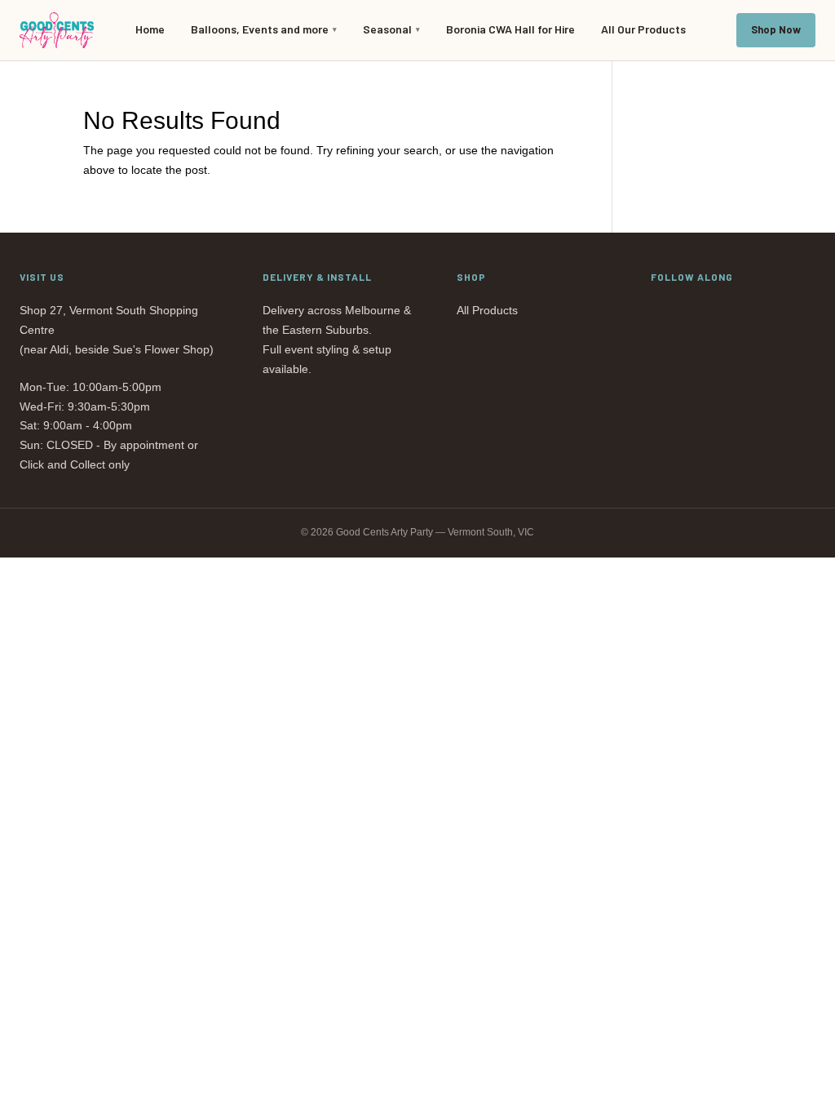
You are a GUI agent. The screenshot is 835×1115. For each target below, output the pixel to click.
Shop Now (776, 29)
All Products (487, 310)
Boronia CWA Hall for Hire (510, 29)
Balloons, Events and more (260, 29)
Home (150, 29)
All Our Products (643, 29)
